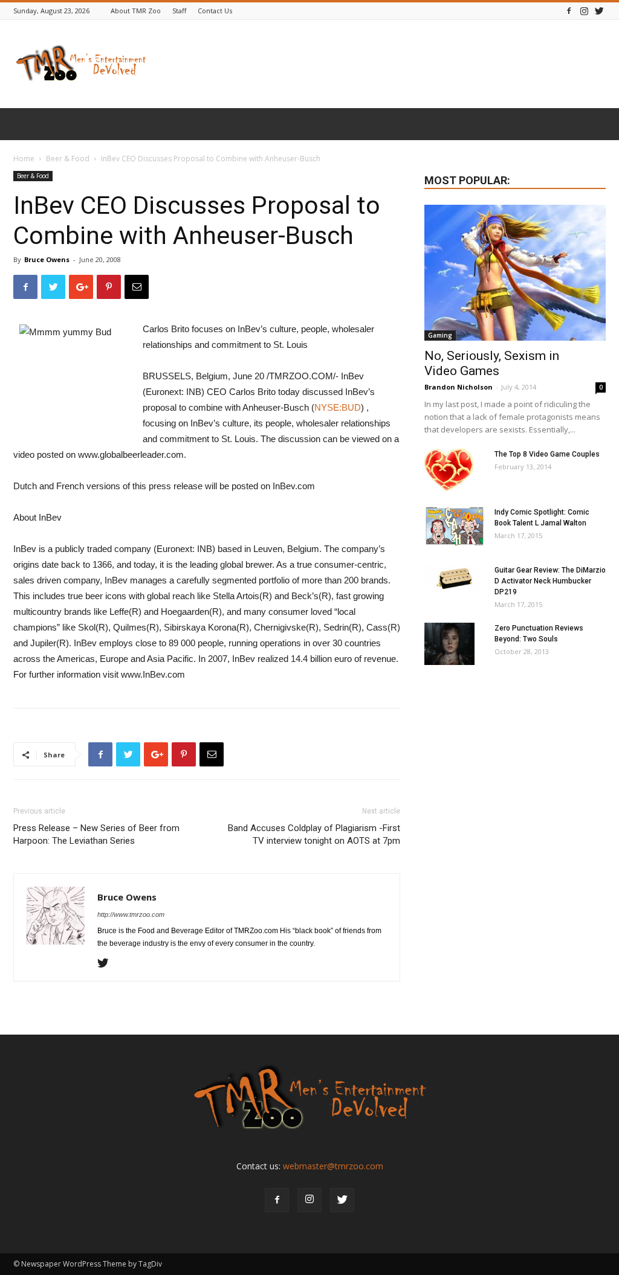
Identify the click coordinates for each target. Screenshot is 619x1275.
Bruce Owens (47, 259)
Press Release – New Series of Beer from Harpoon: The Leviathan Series (96, 834)
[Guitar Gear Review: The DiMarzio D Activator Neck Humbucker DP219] (454, 580)
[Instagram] (584, 10)
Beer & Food (67, 158)
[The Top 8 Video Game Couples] (448, 470)
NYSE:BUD (337, 407)
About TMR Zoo (136, 10)
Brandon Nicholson (458, 386)
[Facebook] (568, 10)
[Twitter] (599, 10)
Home (23, 158)
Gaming (440, 335)
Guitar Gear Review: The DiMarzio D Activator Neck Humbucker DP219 (550, 581)
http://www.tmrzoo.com (130, 914)
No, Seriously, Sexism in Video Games (491, 363)
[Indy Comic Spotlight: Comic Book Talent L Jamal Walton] (454, 526)
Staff (179, 10)
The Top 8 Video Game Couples (547, 454)
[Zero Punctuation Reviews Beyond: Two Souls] (449, 644)
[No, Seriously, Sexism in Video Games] (515, 273)
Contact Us (215, 10)
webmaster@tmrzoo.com (333, 1166)
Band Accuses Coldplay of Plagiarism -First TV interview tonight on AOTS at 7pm (314, 834)
